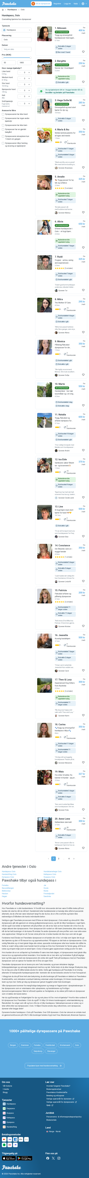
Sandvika (47, 896)
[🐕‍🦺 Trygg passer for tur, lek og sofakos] (61, 194)
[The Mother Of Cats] (61, 316)
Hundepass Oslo (8, 871)
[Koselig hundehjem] (61, 653)
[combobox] (17, 30)
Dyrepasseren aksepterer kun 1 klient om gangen (17, 137)
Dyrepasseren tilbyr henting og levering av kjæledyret (16, 144)
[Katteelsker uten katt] (61, 833)
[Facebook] (47, 1158)
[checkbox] (3, 114)
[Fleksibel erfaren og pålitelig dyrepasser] (61, 608)
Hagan (4, 896)
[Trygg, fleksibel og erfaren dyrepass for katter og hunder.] (61, 432)
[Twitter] (53, 1158)
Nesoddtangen (8, 888)
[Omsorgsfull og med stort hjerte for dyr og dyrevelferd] (61, 110)
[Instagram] (59, 1158)
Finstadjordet (49, 894)
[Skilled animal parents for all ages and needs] (61, 148)
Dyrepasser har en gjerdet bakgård (15, 130)
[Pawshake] (9, 3)
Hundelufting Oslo (9, 874)
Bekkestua (6, 891)
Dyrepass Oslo (8, 877)
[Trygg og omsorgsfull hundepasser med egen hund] (61, 40)
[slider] (3, 58)
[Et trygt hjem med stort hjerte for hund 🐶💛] (61, 521)
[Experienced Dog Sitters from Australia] (61, 697)
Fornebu (5, 885)
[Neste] (74, 858)
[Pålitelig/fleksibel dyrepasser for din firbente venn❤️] (61, 358)
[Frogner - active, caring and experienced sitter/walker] (61, 273)
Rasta (46, 891)
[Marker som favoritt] (83, 52)
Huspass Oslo (49, 877)
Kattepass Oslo (50, 874)
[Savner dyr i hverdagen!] (61, 72)
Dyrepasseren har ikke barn (16, 125)
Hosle (46, 888)
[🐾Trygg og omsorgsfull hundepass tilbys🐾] (61, 743)
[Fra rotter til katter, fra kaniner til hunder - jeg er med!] (61, 790)
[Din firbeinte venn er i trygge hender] (61, 563)
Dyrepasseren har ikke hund (16, 114)
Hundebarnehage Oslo (53, 871)
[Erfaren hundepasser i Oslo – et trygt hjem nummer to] (61, 234)
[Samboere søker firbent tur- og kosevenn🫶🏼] (61, 478)
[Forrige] (48, 858)
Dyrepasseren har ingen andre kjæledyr (17, 119)
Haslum (5, 894)
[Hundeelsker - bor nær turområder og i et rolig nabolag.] (61, 395)
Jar (45, 885)
